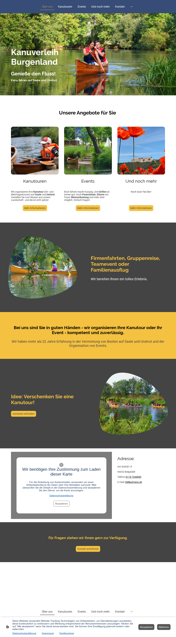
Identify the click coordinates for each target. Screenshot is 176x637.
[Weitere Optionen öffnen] (131, 6)
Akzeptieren (61, 503)
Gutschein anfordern (24, 413)
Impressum (48, 633)
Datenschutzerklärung (61, 495)
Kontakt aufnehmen (88, 548)
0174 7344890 (133, 477)
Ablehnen (164, 627)
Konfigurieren (66, 633)
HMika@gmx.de (133, 482)
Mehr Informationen (35, 208)
